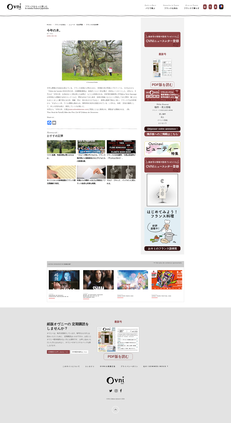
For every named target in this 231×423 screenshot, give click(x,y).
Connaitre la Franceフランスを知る (171, 6)
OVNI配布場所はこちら (79, 352)
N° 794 (50, 34)
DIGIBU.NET (67, 264)
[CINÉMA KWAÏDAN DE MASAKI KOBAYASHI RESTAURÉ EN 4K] (59, 300)
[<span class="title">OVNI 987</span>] (162, 68)
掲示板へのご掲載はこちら (162, 134)
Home (49, 24)
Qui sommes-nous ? (155, 366)
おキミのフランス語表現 (162, 248)
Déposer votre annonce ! (162, 128)
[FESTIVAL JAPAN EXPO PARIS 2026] (125, 300)
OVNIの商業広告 (108, 366)
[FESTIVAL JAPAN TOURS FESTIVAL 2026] (161, 300)
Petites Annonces (162, 107)
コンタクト (90, 366)
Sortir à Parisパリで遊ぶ (150, 6)
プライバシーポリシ (129, 366)
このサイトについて (71, 366)
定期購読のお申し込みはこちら (58, 352)
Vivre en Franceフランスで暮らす (191, 6)
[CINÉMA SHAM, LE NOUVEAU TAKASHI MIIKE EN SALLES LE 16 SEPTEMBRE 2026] (93, 300)
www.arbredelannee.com (78, 109)
